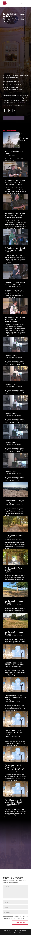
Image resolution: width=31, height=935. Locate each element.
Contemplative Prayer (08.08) (14, 569)
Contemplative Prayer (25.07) (14, 633)
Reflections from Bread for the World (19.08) (15, 181)
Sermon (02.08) (11, 442)
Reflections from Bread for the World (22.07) (15, 318)
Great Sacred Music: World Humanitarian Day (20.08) (15, 697)
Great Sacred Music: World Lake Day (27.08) (15, 664)
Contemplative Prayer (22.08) (14, 501)
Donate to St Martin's (13, 118)
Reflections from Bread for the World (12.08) (15, 214)
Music (19, 666)
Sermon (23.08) (11, 355)
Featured (14, 155)
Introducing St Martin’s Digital (14, 152)
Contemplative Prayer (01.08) (14, 602)
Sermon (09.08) (11, 413)
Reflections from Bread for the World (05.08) (15, 249)
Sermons (19, 184)
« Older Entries (7, 817)
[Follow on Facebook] (6, 110)
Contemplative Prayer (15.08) (14, 536)
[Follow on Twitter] (14, 110)
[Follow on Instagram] (10, 110)
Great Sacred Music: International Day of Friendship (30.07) (13, 802)
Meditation (20, 504)
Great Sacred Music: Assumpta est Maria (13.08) (13, 732)
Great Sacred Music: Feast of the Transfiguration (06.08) (14, 767)
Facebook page (21, 102)
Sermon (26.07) (11, 471)
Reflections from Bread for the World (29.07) (15, 283)
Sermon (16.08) (11, 384)
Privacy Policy (18, 932)
